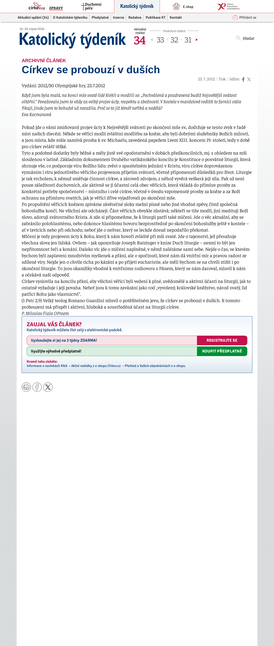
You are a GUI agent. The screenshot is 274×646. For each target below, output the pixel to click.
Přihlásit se (247, 17)
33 (160, 39)
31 (188, 39)
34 (140, 39)
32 (174, 39)
